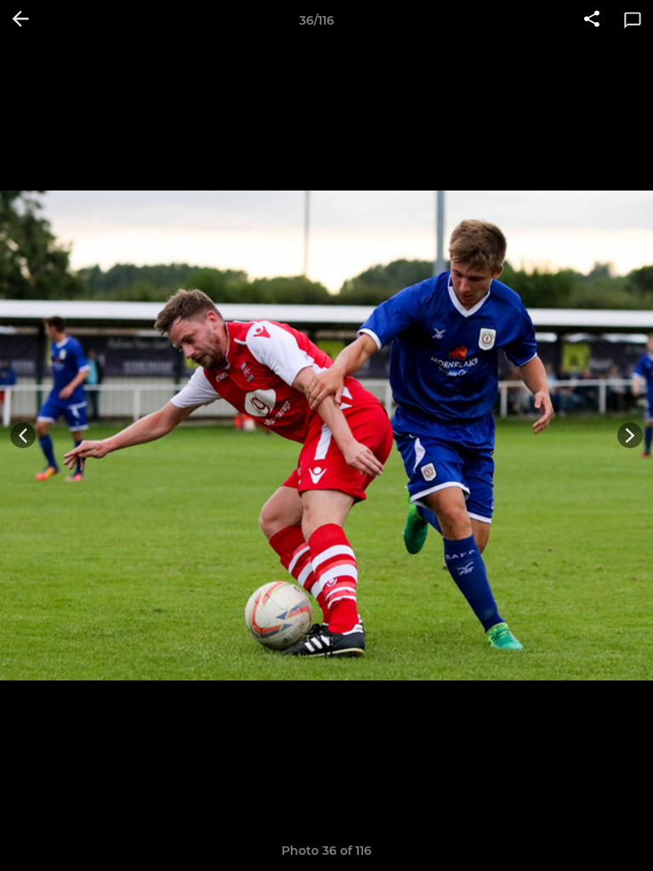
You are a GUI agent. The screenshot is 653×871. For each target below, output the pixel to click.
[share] (592, 20)
